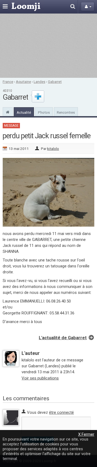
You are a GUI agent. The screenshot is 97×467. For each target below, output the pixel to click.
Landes (39, 81)
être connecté (61, 412)
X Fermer (86, 434)
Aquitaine (23, 81)
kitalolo (53, 148)
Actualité (24, 112)
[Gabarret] (7, 111)
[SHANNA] (48, 225)
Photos (44, 112)
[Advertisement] (48, 45)
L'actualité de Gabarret (63, 337)
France (8, 81)
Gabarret (55, 81)
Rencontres (66, 112)
